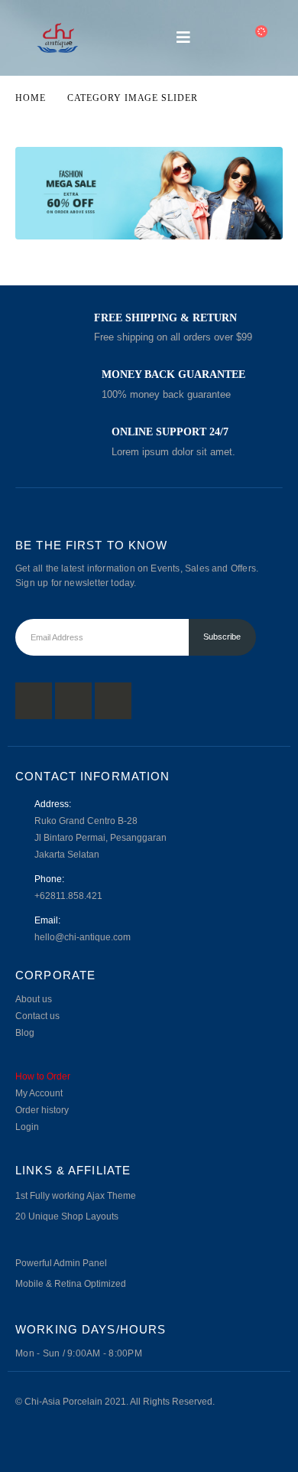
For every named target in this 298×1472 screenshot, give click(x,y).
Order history (42, 1110)
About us (33, 999)
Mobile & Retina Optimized (70, 1283)
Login (27, 1127)
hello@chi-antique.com (82, 937)
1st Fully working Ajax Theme (75, 1195)
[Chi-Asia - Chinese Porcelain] (57, 38)
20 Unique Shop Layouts (66, 1216)
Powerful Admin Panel (61, 1263)
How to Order (42, 1076)
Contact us (37, 1016)
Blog (24, 1032)
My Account (39, 1093)
